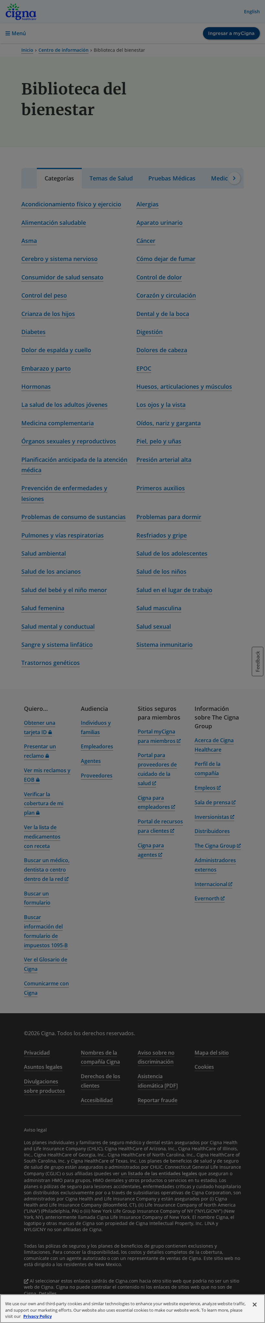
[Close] (255, 1304)
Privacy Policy (37, 1316)
